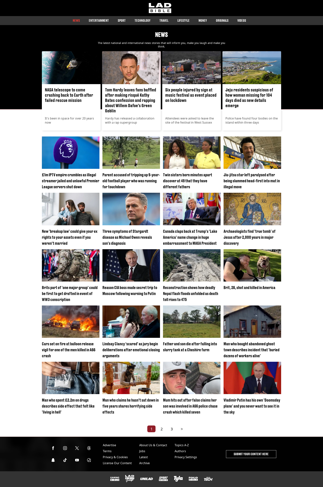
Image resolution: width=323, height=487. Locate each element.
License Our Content (117, 463)
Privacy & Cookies (115, 457)
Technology (142, 20)
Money (203, 20)
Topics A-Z (182, 445)
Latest (143, 457)
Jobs (142, 451)
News (76, 20)
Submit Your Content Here (251, 454)
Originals (222, 20)
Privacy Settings (186, 457)
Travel (163, 20)
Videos (241, 20)
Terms (107, 451)
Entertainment (99, 20)
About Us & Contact (153, 445)
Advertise (109, 445)
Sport (122, 20)
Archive (144, 463)
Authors (180, 451)
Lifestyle (183, 20)
